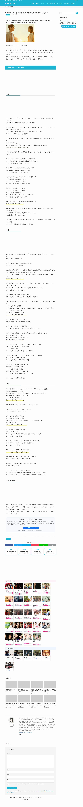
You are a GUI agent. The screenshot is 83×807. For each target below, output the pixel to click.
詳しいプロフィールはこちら (25, 732)
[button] (9, 545)
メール (8, 774)
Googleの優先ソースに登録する (30, 527)
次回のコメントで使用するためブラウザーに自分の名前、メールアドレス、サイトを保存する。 (26, 783)
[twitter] (20, 734)
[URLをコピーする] (52, 545)
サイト (8, 779)
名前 (8, 769)
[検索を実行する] (77, 13)
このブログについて (28, 797)
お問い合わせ (21, 797)
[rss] (75, 0)
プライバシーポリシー (38, 797)
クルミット (11, 725)
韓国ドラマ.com (10, 3)
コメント (9, 753)
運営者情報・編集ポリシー (13, 797)
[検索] (77, 0)
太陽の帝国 (8, 14)
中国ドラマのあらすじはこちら (68, 26)
